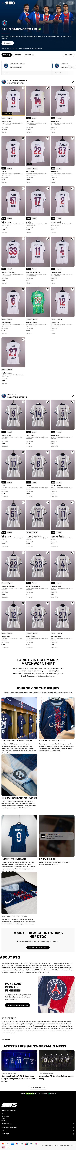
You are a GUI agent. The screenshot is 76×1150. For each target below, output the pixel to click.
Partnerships (5, 1116)
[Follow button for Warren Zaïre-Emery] (23, 238)
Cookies (56, 1145)
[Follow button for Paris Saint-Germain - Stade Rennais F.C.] (73, 82)
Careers (3, 1120)
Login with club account (38, 947)
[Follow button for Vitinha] (47, 188)
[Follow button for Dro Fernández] (23, 339)
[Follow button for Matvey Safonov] (47, 289)
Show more (5, 1039)
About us (4, 1114)
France (15, 48)
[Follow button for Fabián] (23, 138)
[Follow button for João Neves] (72, 138)
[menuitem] (2, 3)
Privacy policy (48, 1145)
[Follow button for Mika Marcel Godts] (23, 552)
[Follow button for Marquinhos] (72, 87)
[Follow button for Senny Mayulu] (47, 603)
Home (3, 48)
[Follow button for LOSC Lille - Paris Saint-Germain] (73, 396)
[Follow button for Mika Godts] (47, 138)
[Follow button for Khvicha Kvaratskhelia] (47, 502)
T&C (42, 1145)
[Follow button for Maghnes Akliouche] (47, 238)
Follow (8, 43)
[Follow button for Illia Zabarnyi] (23, 289)
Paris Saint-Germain (37, 48)
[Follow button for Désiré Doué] (47, 87)
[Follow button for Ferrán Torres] (23, 87)
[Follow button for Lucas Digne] (72, 289)
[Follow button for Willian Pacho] (23, 188)
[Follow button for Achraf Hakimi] (72, 188)
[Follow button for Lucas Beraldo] (72, 238)
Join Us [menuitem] (70, 3)
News (3, 1118)
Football (9, 48)
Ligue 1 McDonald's (24, 48)
